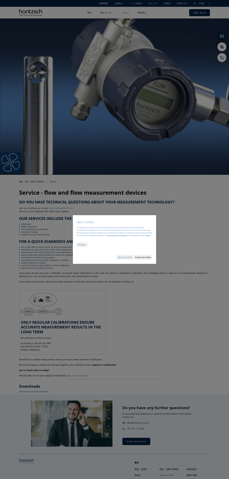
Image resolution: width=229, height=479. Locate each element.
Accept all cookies (143, 257)
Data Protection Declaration (117, 235)
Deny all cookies (125, 257)
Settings (81, 244)
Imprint (147, 235)
